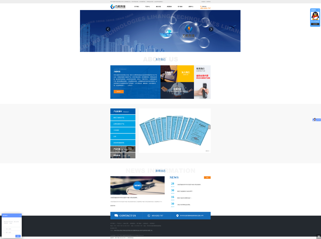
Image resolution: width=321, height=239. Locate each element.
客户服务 (139, 223)
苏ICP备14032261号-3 (120, 237)
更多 (207, 177)
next (212, 33)
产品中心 (119, 223)
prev (109, 33)
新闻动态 (145, 223)
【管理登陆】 (130, 237)
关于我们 (112, 223)
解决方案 (126, 223)
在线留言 (203, 1)
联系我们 (209, 1)
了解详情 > (118, 91)
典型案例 (132, 223)
